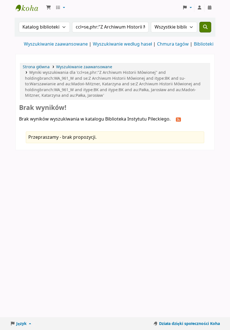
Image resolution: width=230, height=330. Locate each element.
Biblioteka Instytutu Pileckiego (30, 7)
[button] (48, 8)
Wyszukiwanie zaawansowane (56, 44)
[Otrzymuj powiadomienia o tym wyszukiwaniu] (178, 119)
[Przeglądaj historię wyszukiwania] (209, 8)
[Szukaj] (205, 27)
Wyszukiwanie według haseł (122, 44)
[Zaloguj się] (199, 8)
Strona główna (36, 67)
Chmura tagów (173, 44)
